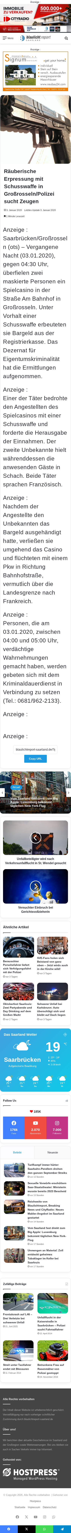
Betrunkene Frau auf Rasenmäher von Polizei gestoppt (50, 1368)
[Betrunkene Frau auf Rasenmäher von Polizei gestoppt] (52, 1350)
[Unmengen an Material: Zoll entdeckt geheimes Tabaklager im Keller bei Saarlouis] (14, 1255)
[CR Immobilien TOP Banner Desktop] (35, 18)
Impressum (34, 1507)
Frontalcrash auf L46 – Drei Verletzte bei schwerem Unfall (17, 1318)
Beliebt (17, 1152)
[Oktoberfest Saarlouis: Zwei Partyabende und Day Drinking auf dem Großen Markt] (18, 991)
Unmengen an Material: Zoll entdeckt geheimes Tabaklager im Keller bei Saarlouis (34, 802)
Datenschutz (50, 1507)
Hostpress (35, 1501)
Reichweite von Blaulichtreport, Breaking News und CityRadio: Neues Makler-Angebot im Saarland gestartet (46, 1209)
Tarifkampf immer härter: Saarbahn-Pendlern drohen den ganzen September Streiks (47, 1168)
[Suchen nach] (66, 39)
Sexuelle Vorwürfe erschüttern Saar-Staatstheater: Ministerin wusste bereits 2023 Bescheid (47, 1187)
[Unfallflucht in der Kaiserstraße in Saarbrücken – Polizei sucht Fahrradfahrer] (52, 1303)
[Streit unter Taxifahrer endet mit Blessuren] (18, 1350)
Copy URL (35, 758)
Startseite (20, 1507)
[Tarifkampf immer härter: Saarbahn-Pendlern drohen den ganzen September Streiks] (14, 1170)
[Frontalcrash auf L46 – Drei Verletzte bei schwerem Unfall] (18, 1301)
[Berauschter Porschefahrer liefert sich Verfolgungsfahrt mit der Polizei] (18, 947)
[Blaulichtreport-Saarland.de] (35, 38)
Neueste (53, 1152)
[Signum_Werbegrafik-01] (35, 71)
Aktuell (16, 787)
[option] (35, 792)
